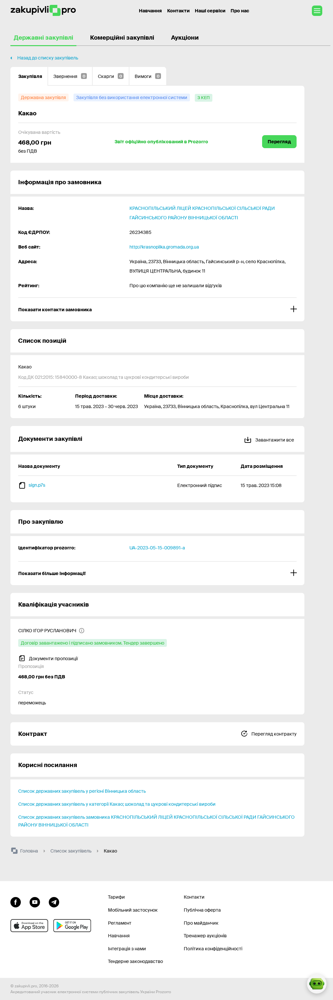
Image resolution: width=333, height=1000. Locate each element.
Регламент (119, 923)
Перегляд (279, 142)
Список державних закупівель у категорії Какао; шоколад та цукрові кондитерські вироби (117, 804)
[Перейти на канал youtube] (35, 901)
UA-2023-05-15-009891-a (157, 548)
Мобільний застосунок (133, 910)
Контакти (178, 11)
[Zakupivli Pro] (43, 10)
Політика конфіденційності (213, 949)
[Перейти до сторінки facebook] (15, 901)
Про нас (240, 11)
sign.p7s (37, 485)
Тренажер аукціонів (205, 936)
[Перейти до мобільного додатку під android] (72, 925)
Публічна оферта (202, 910)
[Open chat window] (316, 984)
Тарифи (116, 897)
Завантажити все (274, 440)
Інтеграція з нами (127, 949)
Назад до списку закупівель (47, 58)
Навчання (150, 11)
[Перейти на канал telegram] (54, 901)
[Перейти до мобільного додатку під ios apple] (29, 925)
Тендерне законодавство (135, 961)
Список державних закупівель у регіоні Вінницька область (82, 791)
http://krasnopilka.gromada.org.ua (164, 247)
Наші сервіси (210, 11)
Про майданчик (201, 923)
